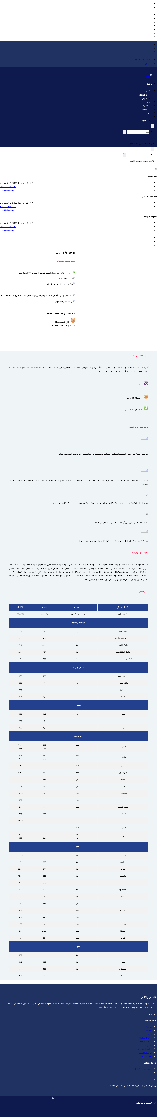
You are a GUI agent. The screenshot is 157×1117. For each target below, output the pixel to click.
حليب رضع (143, 94)
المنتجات (149, 91)
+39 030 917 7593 (8, 186)
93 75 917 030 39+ (8, 206)
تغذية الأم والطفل (145, 105)
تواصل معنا (148, 113)
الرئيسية (149, 83)
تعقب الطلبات (146, 1056)
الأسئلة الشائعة (146, 109)
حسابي (147, 63)
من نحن (149, 87)
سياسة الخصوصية (145, 1049)
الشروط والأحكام (145, 1053)
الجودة (149, 102)
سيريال (144, 98)
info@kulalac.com (142, 60)
